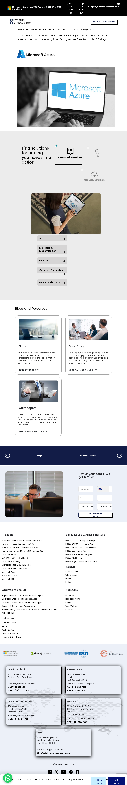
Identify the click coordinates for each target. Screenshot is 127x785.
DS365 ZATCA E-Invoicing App (79, 544)
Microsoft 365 (8, 579)
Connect (69, 609)
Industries (69, 29)
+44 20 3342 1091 (81, 8)
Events (68, 578)
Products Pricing (73, 599)
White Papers (71, 575)
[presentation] (7, 455)
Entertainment (87, 455)
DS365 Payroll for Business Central (81, 561)
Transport (39, 455)
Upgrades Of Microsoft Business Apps (19, 599)
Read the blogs (27, 369)
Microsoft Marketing (11, 561)
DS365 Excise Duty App (75, 551)
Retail (4, 626)
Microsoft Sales (9, 554)
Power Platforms (9, 575)
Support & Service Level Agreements (18, 606)
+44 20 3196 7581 (70, 8)
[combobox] (103, 489)
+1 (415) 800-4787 (18, 719)
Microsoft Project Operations (15, 568)
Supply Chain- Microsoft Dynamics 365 (20, 547)
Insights (86, 29)
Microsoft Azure (9, 572)
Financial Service (10, 633)
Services (19, 29)
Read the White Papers (31, 431)
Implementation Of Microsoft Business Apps (22, 595)
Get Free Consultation (104, 21)
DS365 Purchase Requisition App (80, 540)
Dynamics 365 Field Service (15, 558)
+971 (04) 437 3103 (19, 690)
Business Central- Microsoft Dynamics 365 (22, 540)
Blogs (68, 602)
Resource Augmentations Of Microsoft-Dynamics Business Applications (29, 611)
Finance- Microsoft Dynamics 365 (18, 544)
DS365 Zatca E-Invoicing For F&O (80, 554)
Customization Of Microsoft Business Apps (22, 602)
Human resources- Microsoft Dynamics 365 (22, 551)
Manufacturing (9, 622)
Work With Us (71, 606)
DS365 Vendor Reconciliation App (81, 547)
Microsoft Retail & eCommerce (16, 565)
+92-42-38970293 (78, 722)
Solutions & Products (43, 29)
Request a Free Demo (95, 514)
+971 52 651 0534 (18, 687)
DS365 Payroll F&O (73, 558)
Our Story (69, 595)
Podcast (69, 582)
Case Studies (71, 571)
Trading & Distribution (12, 637)
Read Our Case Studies (82, 369)
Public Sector (8, 630)
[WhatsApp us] (7, 778)
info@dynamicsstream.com (104, 6)
